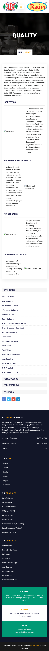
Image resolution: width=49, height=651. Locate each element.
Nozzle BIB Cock (8, 315)
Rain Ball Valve (7, 301)
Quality (6, 476)
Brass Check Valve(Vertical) (13, 328)
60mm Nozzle (7, 337)
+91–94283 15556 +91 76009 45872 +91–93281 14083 (24, 615)
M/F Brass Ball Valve (10, 306)
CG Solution (34, 645)
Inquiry (5, 481)
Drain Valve (6, 346)
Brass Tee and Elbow (10, 372)
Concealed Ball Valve (10, 341)
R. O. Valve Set (7, 368)
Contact (6, 485)
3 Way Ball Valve (8, 319)
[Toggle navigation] (21, 6)
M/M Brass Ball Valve (10, 310)
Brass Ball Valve (8, 297)
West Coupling (7, 359)
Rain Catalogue (11, 385)
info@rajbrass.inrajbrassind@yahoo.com (24, 630)
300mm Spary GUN (9, 332)
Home (20, 52)
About (5, 468)
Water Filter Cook (9, 364)
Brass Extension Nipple (11, 355)
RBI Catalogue (11, 379)
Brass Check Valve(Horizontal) (14, 324)
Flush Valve (6, 350)
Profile (5, 472)
